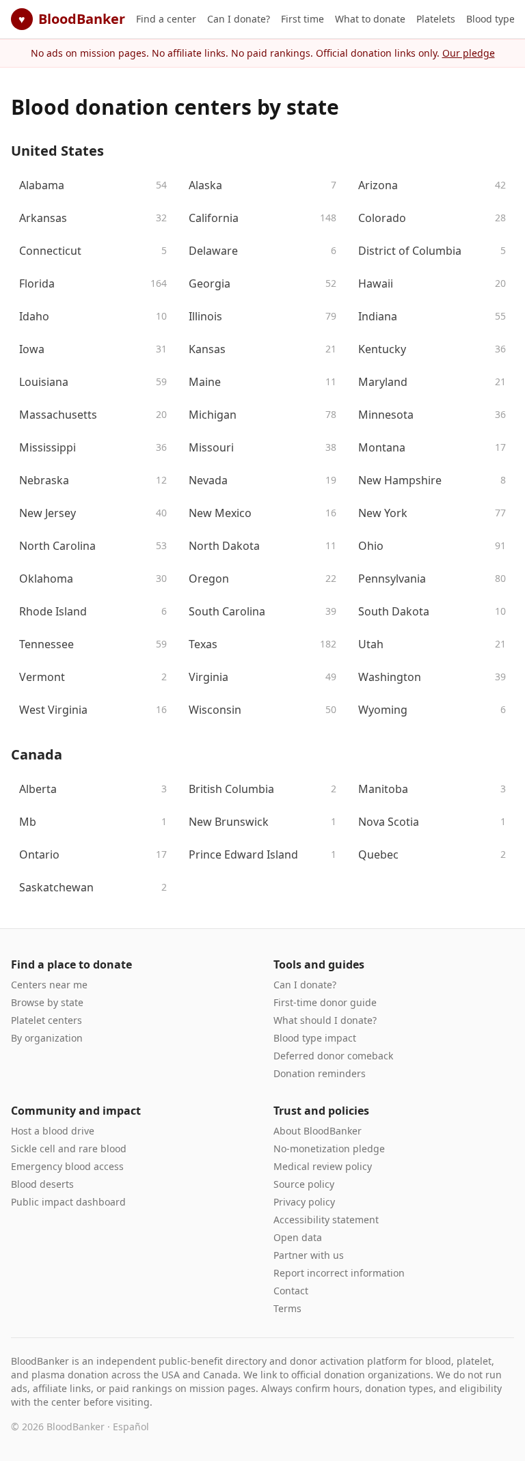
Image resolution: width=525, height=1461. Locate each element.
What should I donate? (325, 1020)
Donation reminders (319, 1073)
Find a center (166, 18)
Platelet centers (46, 1020)
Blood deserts (42, 1184)
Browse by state (47, 1002)
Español (131, 1426)
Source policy (303, 1184)
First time (302, 18)
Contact (290, 1290)
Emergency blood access (67, 1166)
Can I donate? (238, 18)
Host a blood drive (52, 1130)
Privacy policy (304, 1201)
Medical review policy (322, 1166)
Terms (287, 1308)
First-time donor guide (325, 1002)
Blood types (493, 18)
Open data (297, 1237)
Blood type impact (314, 1037)
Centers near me (49, 984)
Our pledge (468, 52)
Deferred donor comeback (333, 1055)
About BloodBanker (317, 1130)
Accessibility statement (326, 1219)
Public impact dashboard (68, 1201)
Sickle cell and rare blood (68, 1148)
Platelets (435, 18)
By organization (47, 1037)
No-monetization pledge (329, 1148)
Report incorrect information (339, 1272)
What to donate (370, 18)
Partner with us (308, 1255)
